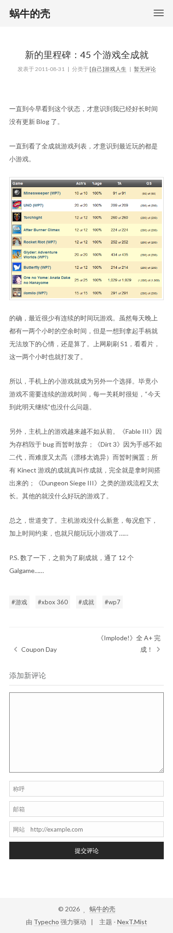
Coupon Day (39, 649)
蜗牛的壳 (102, 909)
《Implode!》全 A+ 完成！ (129, 643)
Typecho (46, 922)
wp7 (114, 602)
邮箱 (19, 809)
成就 (88, 602)
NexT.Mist (132, 922)
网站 (19, 829)
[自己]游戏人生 (107, 68)
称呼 (19, 788)
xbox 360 (55, 602)
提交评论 (87, 850)
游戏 (21, 602)
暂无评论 (145, 68)
